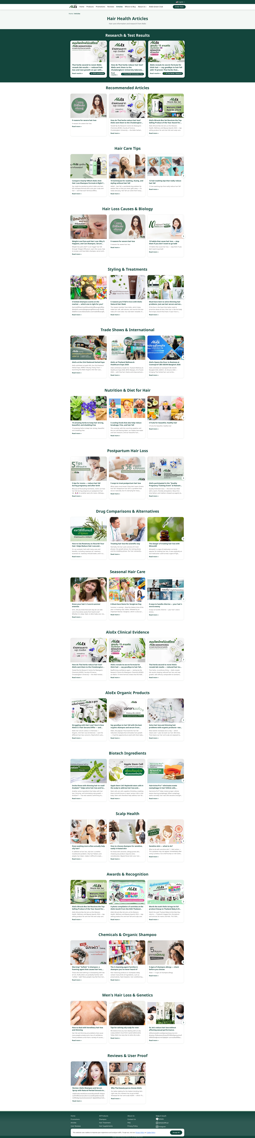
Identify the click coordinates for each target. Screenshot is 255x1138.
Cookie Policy (151, 1133)
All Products (103, 1116)
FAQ (129, 1123)
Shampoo (102, 1119)
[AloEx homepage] (73, 7)
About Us (141, 7)
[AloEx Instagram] (157, 1126)
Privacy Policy (133, 1126)
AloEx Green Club (156, 7)
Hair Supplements (106, 1126)
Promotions (100, 7)
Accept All (176, 1132)
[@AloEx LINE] (157, 1119)
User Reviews (76, 1126)
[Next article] (183, 115)
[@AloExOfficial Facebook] (157, 1123)
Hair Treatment (105, 1123)
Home (81, 7)
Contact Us (132, 1119)
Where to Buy (130, 7)
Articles (119, 7)
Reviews (110, 7)
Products (90, 7)
